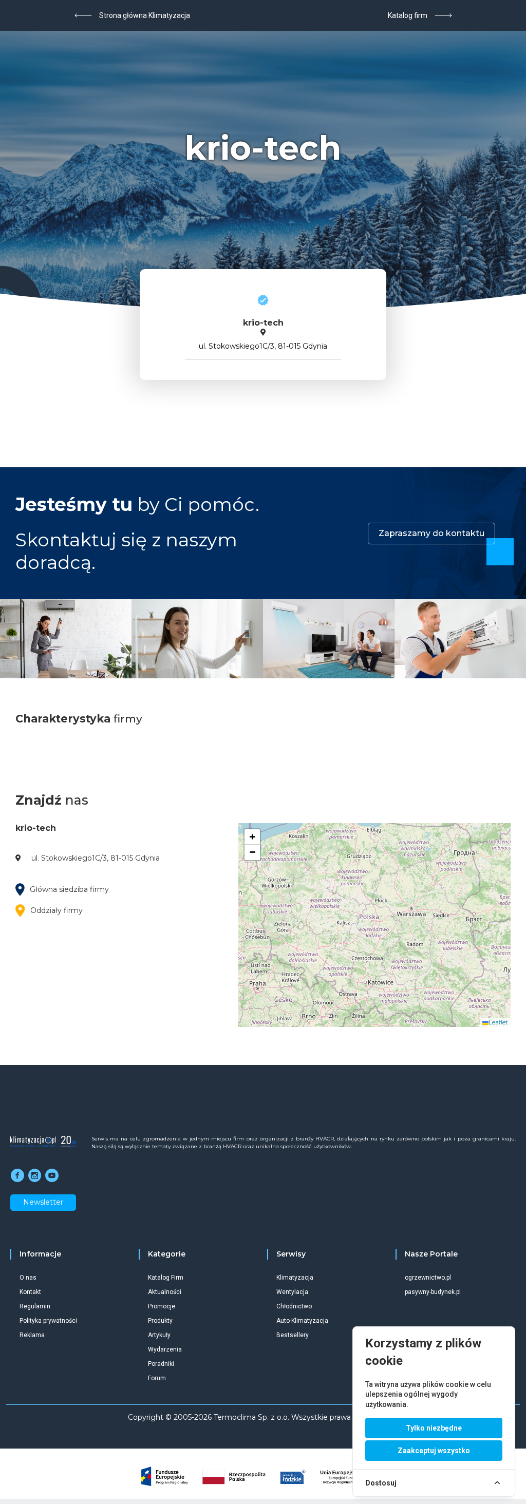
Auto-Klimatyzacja (302, 1320)
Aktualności (164, 1292)
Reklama (32, 1335)
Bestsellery (292, 1335)
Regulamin (35, 1306)
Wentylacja (292, 1292)
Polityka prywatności (48, 1320)
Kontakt (30, 1292)
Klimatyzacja (294, 1277)
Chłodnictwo (294, 1306)
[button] (252, 837)
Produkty (160, 1320)
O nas (28, 1277)
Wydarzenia (165, 1349)
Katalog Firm (165, 1277)
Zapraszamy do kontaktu (431, 533)
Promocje (161, 1306)
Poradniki (161, 1363)
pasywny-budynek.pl (433, 1292)
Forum (157, 1378)
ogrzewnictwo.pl (428, 1277)
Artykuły (159, 1335)
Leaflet (498, 1022)
